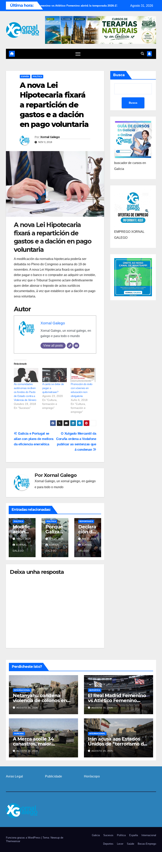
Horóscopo (92, 776)
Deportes (94, 690)
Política (37, 76)
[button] (142, 53)
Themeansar (13, 841)
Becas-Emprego (147, 843)
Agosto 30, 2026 (27, 707)
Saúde (130, 843)
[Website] (70, 346)
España (25, 76)
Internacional (22, 690)
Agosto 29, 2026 (102, 751)
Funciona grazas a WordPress (23, 837)
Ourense (19, 733)
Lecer (120, 843)
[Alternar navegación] (78, 54)
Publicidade (53, 776)
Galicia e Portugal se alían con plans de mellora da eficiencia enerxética (33, 438)
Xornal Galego (50, 137)
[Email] (76, 346)
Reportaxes (86, 521)
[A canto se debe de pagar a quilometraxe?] (54, 375)
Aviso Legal (14, 776)
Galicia (96, 835)
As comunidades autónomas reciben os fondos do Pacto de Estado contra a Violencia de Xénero (25, 392)
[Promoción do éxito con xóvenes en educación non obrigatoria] (83, 375)
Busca (119, 75)
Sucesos (108, 835)
